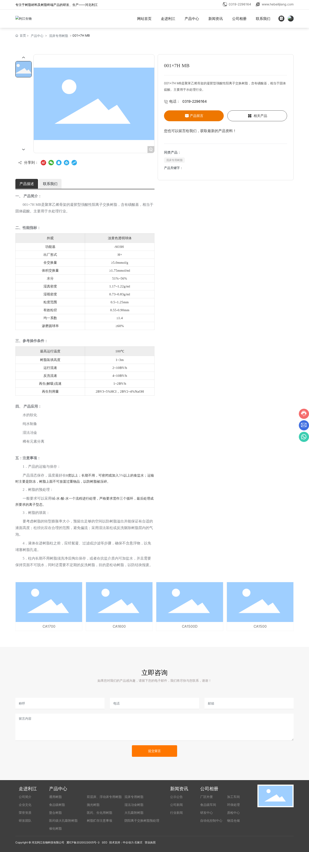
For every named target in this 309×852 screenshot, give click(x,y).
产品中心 (37, 36)
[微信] (51, 162)
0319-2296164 (240, 4)
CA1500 (260, 626)
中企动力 (128, 842)
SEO (104, 842)
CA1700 (49, 626)
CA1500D (189, 626)
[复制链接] (74, 162)
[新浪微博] (43, 162)
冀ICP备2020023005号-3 (83, 842)
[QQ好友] (59, 162)
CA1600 (119, 626)
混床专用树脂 (58, 36)
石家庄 (138, 842)
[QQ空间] (66, 162)
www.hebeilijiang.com (278, 4)
